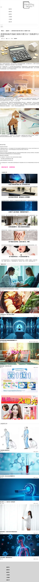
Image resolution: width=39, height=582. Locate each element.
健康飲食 (10, 11)
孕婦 (16, 361)
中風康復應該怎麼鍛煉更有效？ (5, 450)
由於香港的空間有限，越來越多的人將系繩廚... (19, 197)
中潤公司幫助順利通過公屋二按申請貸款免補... (19, 184)
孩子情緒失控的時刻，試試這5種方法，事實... (19, 241)
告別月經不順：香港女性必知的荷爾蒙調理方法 (7, 476)
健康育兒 (10, 9)
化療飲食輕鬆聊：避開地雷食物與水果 (6, 557)
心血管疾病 (10, 361)
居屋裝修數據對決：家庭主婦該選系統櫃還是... (19, 226)
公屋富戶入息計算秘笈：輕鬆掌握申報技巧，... (19, 212)
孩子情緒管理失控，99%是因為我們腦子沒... (19, 256)
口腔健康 (10, 16)
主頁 (3, 30)
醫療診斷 (29, 361)
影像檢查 (22, 361)
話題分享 (10, 21)
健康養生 (10, 14)
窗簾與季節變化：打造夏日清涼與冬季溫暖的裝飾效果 (8, 531)
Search (2, 26)
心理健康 (10, 19)
